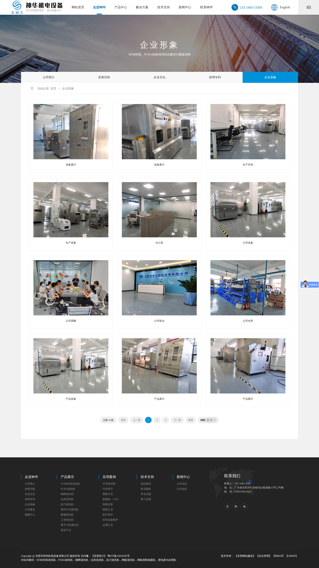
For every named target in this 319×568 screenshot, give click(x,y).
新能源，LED (110, 499)
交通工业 (108, 525)
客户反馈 (146, 499)
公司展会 (30, 509)
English (285, 7)
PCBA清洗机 (68, 489)
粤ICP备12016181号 (118, 556)
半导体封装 (109, 483)
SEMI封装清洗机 (70, 483)
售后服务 (146, 489)
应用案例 (109, 477)
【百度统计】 (99, 556)
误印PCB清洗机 (69, 509)
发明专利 (215, 77)
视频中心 (30, 514)
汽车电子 (108, 489)
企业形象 (270, 77)
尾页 (190, 420)
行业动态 (182, 489)
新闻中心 (185, 7)
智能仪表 (108, 504)
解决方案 (142, 7)
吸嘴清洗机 (67, 514)
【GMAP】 (291, 556)
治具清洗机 (67, 499)
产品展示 (67, 477)
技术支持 (163, 7)
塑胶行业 (108, 494)
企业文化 (159, 77)
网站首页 (78, 7)
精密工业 (108, 509)
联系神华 (206, 7)
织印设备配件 (110, 519)
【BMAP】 (278, 556)
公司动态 (182, 483)
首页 (53, 88)
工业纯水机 (67, 519)
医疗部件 (108, 514)
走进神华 (99, 7)
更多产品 (66, 530)
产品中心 (120, 7)
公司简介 (49, 77)
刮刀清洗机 (67, 504)
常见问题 (146, 494)
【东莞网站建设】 (245, 556)
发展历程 (104, 77)
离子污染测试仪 (70, 525)
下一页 (177, 420)
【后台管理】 (264, 556)
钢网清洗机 (67, 494)
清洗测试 (146, 483)
